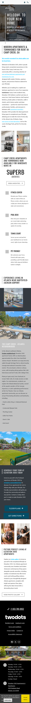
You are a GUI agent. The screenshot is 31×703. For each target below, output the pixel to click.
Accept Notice (25, 698)
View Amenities (14, 183)
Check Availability (16, 39)
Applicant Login (20, 623)
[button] (25, 2)
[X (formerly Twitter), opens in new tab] (15, 641)
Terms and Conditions (15, 627)
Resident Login (9, 623)
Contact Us (20, 630)
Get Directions (15, 516)
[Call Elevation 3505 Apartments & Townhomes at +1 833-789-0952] (28, 2)
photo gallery (15, 559)
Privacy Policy (11, 630)
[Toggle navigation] (3, 2)
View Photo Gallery (12, 594)
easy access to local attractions (11, 121)
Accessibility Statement (15, 634)
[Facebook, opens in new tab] (12, 641)
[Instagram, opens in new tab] (19, 641)
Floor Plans (15, 508)
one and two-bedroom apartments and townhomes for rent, (13, 75)
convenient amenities (16, 109)
